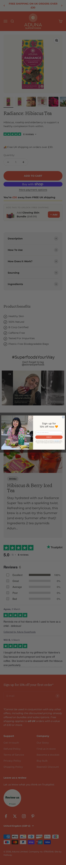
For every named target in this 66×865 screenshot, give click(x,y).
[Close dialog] (63, 417)
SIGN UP (48, 437)
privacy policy (56, 440)
